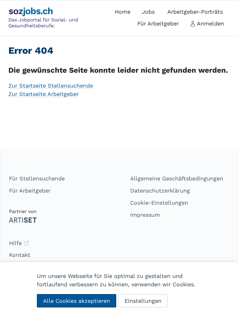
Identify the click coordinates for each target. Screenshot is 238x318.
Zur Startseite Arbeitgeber (43, 94)
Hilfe (16, 243)
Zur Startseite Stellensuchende (50, 85)
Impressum (145, 214)
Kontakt (19, 255)
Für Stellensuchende (37, 178)
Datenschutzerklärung (160, 190)
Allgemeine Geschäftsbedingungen (176, 178)
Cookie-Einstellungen (159, 202)
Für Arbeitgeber (30, 190)
